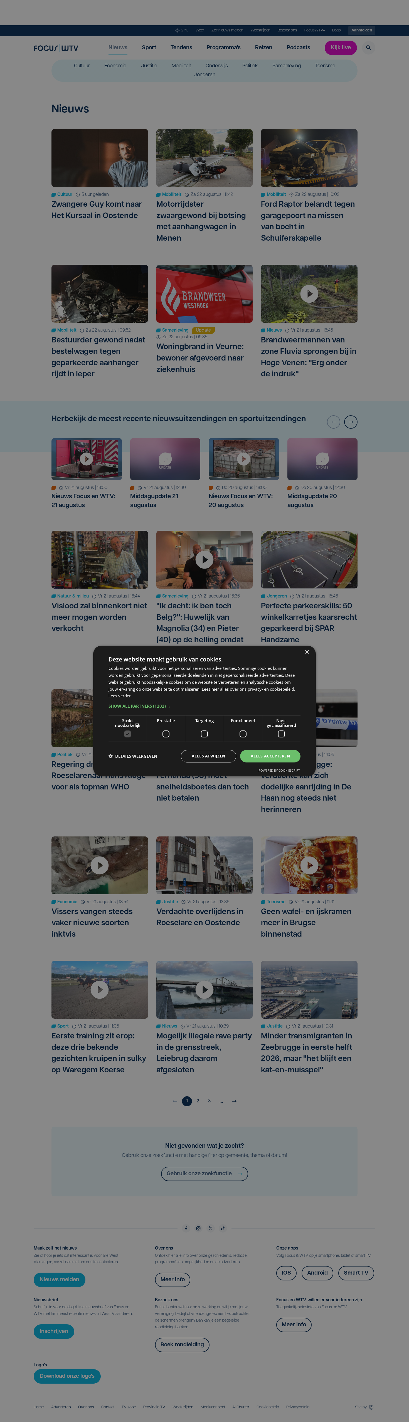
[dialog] (204, 711)
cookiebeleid (282, 689)
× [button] (307, 652)
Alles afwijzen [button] (208, 756)
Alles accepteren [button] (270, 756)
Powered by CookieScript (279, 770)
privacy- (255, 689)
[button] (204, 705)
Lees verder (120, 695)
